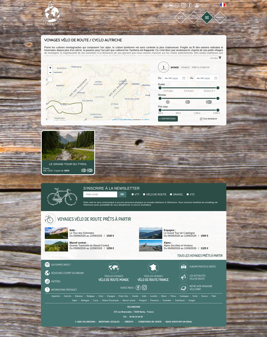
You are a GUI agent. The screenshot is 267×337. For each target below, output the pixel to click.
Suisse (204, 296)
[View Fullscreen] (50, 79)
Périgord (142, 300)
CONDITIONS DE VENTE (150, 322)
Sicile (195, 296)
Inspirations (168, 119)
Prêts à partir (200, 67)
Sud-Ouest (180, 300)
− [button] (50, 72)
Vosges (192, 300)
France (185, 67)
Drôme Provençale (110, 300)
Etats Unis (123, 296)
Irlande (135, 296)
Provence (154, 300)
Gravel (177, 194)
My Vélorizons (208, 5)
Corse (95, 300)
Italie (144, 296)
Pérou (173, 296)
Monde (175, 67)
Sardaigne (184, 296)
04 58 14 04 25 (136, 317)
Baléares (79, 296)
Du (160, 78)
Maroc (164, 296)
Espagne (111, 296)
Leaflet (114, 119)
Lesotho (153, 296)
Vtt (137, 194)
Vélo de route (156, 194)
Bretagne (85, 300)
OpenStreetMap (126, 119)
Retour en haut (219, 329)
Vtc (192, 194)
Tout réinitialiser (210, 119)
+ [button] (50, 68)
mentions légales (109, 322)
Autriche (67, 296)
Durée (161, 84)
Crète (100, 296)
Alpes (74, 300)
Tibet (213, 296)
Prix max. (163, 106)
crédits (129, 322)
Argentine (55, 296)
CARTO (146, 119)
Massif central (129, 300)
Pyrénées (167, 300)
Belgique (91, 296)
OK (122, 194)
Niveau (162, 95)
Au (192, 78)
